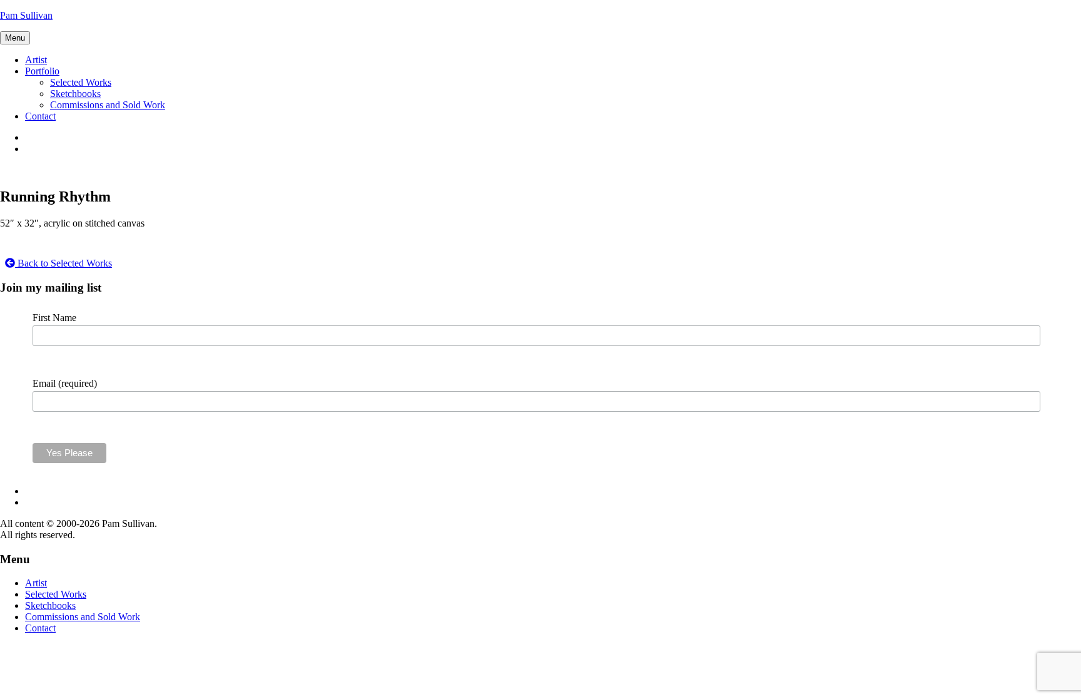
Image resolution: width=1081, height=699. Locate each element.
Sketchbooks (75, 93)
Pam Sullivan (26, 15)
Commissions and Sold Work (107, 104)
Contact (40, 116)
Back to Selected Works (63, 263)
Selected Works (80, 82)
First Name (54, 317)
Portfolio (42, 71)
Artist (36, 59)
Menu (15, 38)
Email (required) (65, 383)
